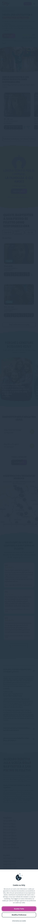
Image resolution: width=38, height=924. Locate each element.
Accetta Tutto (19, 909)
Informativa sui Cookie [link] (19, 921)
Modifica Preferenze (19, 915)
